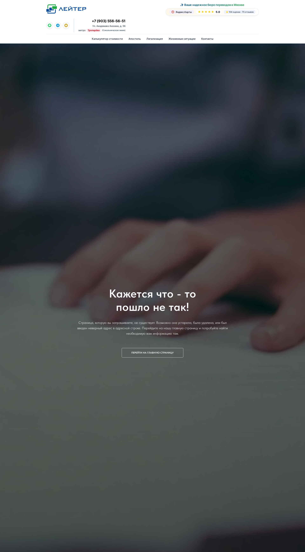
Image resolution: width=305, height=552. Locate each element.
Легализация (154, 38)
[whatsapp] (49, 25)
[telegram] (58, 25)
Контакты (207, 38)
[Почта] (66, 25)
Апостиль (135, 38)
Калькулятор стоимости (107, 38)
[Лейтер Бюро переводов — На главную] (66, 8)
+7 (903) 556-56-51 (108, 21)
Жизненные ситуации (182, 38)
